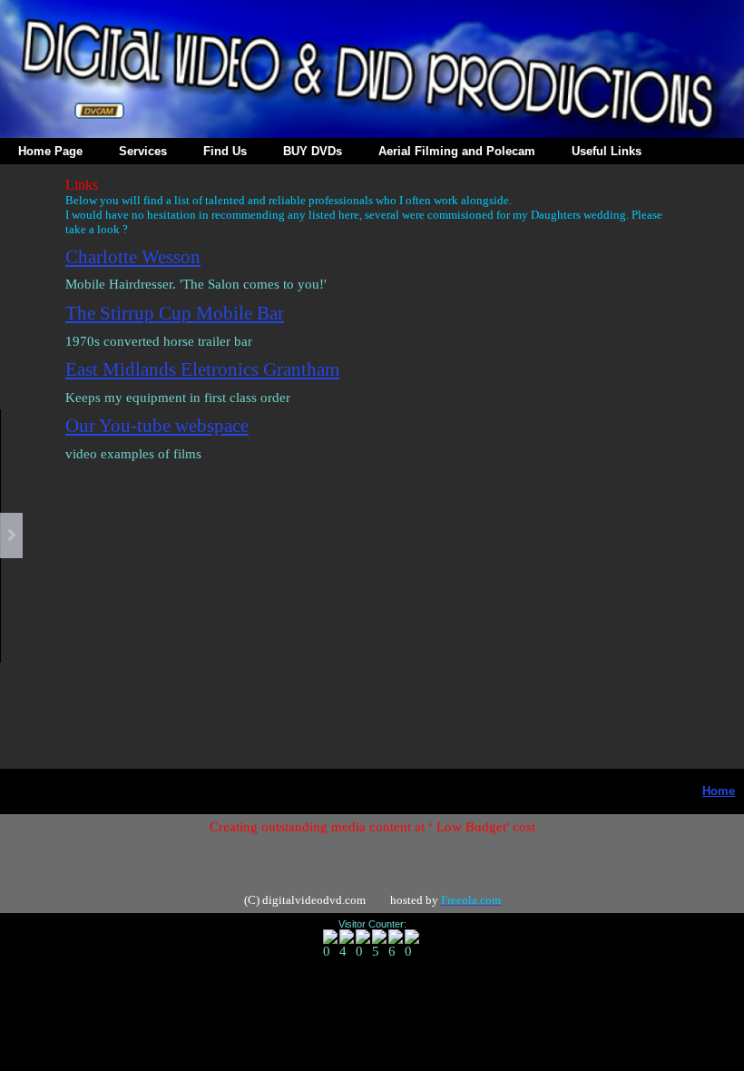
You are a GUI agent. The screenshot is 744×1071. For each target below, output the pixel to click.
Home (718, 791)
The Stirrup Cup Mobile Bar (174, 313)
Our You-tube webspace (157, 426)
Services (143, 151)
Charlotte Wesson (133, 257)
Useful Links (606, 151)
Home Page (50, 151)
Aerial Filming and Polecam (456, 151)
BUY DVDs (312, 151)
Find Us (225, 151)
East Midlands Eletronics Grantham (202, 369)
